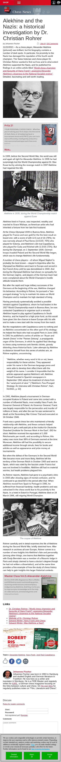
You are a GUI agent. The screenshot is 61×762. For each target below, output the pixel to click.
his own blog (47, 686)
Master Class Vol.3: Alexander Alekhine (27, 576)
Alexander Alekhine (17, 655)
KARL (14, 683)
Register (24, 715)
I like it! (42, 44)
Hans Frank (30, 655)
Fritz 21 (8, 125)
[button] (19, 2)
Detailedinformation (14, 755)
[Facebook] (12, 661)
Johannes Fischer (22, 671)
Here (33, 744)
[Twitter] (19, 661)
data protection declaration (40, 749)
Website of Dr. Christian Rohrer (23, 618)
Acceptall (49, 755)
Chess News (22, 12)
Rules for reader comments (14, 704)
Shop (6, 2)
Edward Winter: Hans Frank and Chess (27, 620)
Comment (7, 719)
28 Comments (52, 44)
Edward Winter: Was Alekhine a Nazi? (26, 623)
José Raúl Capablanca (45, 655)
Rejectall (32, 755)
